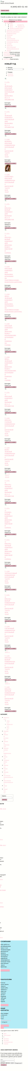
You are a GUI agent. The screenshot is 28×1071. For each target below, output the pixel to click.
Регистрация (7, 1035)
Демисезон (13, 28)
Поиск (4, 796)
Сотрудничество (9, 55)
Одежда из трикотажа (14, 30)
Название (10, 74)
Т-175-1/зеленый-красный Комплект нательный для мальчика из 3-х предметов (9, 91)
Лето (11, 27)
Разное (9, 44)
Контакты (7, 59)
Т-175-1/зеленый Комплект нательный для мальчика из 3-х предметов (9, 119)
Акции (9, 50)
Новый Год (5, 790)
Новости (6, 52)
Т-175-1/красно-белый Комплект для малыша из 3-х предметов (9, 212)
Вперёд (4, 799)
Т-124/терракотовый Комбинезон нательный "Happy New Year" (11, 577)
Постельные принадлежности (13, 39)
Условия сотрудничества (12, 56)
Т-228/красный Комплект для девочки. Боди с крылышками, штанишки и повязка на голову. (10, 334)
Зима (11, 25)
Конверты (20, 25)
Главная (6, 20)
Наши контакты (14, 59)
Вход (5, 1033)
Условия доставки (15, 54)
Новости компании (14, 52)
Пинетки (9, 45)
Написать (4, 1005)
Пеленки (9, 35)
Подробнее (5, 970)
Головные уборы (12, 42)
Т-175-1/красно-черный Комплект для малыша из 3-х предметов (9, 488)
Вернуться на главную (15, 20)
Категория (10, 75)
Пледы (9, 37)
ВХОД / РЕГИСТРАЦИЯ (7, 3)
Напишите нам (5, 1027)
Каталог (6, 21)
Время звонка (5, 1063)
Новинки (10, 23)
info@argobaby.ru (6, 1020)
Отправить (3, 1064)
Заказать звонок (5, 10)
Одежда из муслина (21, 27)
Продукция (12, 21)
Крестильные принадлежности (13, 48)
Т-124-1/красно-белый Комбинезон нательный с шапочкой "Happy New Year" (10, 604)
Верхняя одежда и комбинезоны (13, 32)
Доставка (7, 54)
